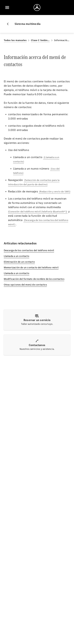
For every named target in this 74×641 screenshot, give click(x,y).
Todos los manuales (15, 40)
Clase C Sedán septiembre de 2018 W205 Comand (40, 40)
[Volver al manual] (9, 24)
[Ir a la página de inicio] (37, 7)
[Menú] (7, 7)
